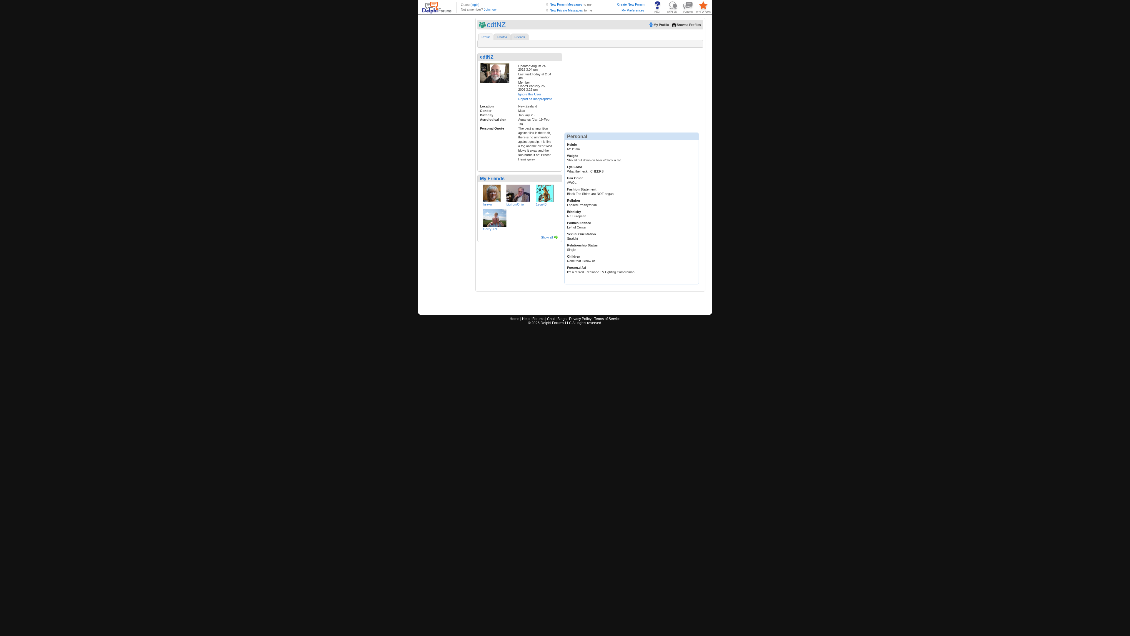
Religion (573, 200)
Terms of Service (607, 319)
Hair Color (575, 178)
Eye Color (574, 167)
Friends (519, 37)
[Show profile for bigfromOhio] (518, 192)
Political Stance (579, 223)
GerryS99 (490, 229)
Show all (547, 237)
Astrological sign (493, 119)
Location (487, 106)
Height (572, 144)
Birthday (486, 115)
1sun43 (541, 204)
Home (514, 319)
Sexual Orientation (581, 234)
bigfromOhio (515, 204)
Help (526, 319)
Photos (502, 37)
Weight (572, 156)
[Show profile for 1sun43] (545, 192)
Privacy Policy (580, 319)
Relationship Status (582, 245)
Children (573, 256)
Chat (551, 319)
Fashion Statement (581, 189)
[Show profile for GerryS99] (494, 217)
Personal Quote (492, 128)
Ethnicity (574, 211)
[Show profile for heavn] (492, 192)
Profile (485, 37)
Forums (538, 319)
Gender (485, 110)
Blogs (561, 319)
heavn (487, 204)
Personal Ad (576, 267)
